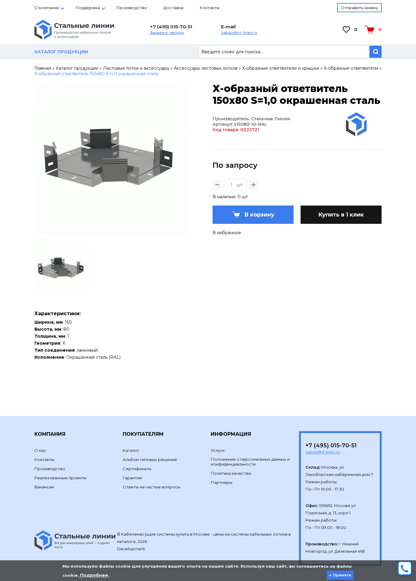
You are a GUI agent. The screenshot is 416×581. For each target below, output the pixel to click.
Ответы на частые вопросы (151, 486)
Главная (42, 68)
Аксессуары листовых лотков (206, 68)
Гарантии (132, 477)
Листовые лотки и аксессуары (136, 68)
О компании (46, 7)
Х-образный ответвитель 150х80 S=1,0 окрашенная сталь (96, 73)
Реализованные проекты (60, 477)
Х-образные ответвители (351, 68)
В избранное (227, 232)
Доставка (173, 7)
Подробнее (94, 575)
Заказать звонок (167, 32)
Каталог (131, 450)
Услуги (217, 450)
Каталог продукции (77, 68)
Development (131, 548)
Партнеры (221, 482)
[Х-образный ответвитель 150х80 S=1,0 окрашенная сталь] (110, 232)
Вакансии (44, 486)
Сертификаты (137, 468)
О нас (40, 450)
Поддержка (88, 7)
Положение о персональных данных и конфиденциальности (250, 462)
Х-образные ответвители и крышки (280, 68)
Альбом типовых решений (150, 459)
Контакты (210, 7)
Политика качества (231, 473)
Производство (131, 7)
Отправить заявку (359, 7)
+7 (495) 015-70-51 (171, 27)
